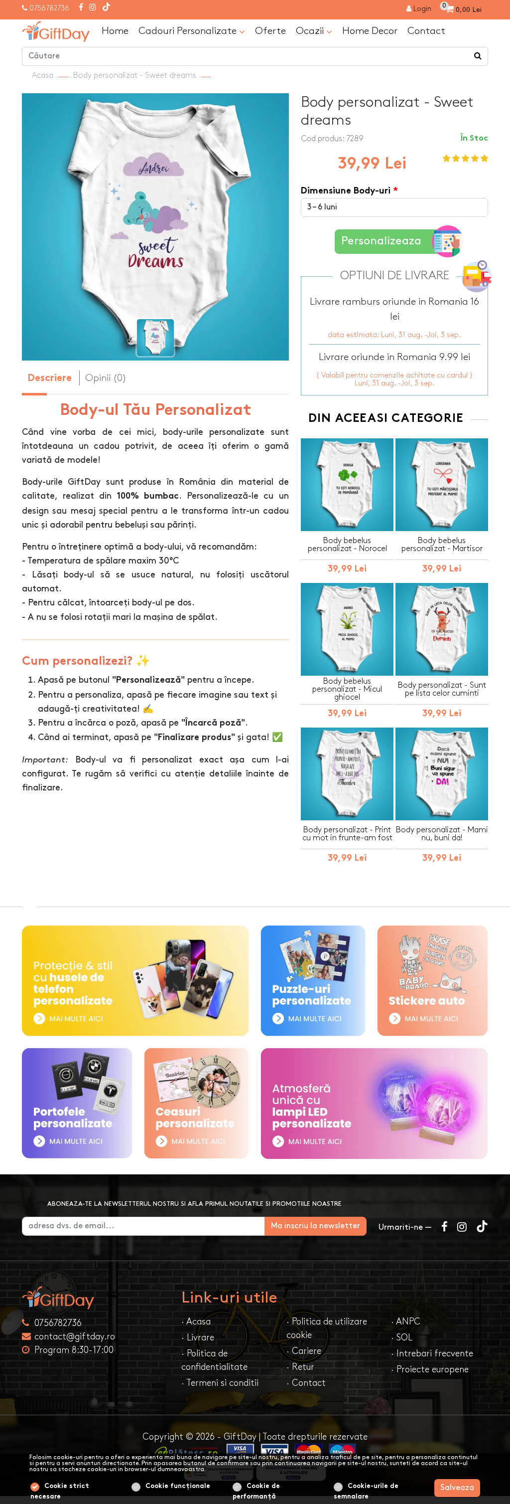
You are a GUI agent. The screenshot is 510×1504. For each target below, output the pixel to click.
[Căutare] (478, 56)
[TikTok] (106, 8)
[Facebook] (81, 8)
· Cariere (303, 1351)
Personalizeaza (381, 241)
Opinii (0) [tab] (106, 378)
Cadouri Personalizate (188, 30)
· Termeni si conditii (219, 1383)
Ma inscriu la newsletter (315, 1226)
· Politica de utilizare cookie (326, 1328)
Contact (426, 30)
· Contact (306, 1383)
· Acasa (196, 1321)
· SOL (401, 1337)
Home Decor (369, 30)
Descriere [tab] (49, 378)
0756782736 (49, 8)
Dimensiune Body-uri (345, 191)
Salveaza (457, 1488)
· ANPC (405, 1321)
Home (115, 30)
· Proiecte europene (430, 1369)
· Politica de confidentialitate (214, 1360)
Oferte (270, 30)
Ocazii (311, 30)
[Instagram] (92, 8)
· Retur (300, 1367)
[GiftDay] (95, 1297)
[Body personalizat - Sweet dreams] (56, 31)
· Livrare (197, 1337)
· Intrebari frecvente (432, 1353)
